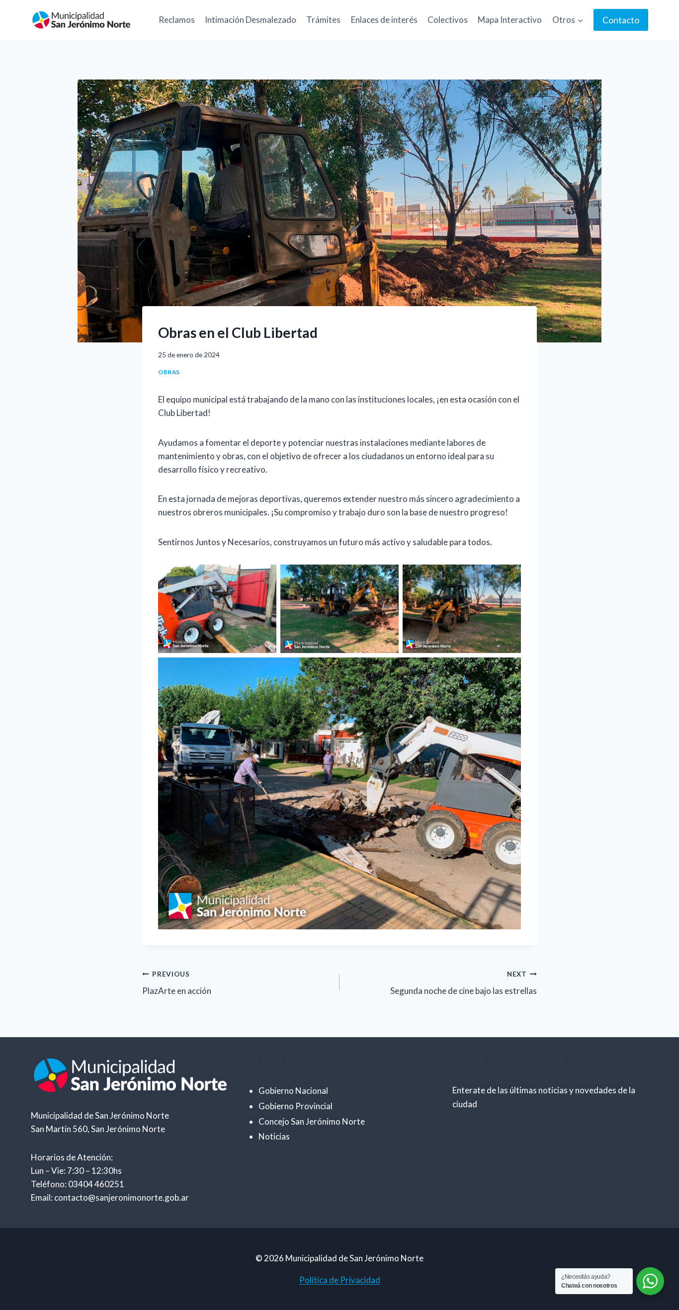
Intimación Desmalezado (250, 19)
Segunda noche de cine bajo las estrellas (463, 983)
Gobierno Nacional (293, 1090)
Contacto (620, 19)
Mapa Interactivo (510, 19)
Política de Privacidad (339, 1280)
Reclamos (177, 19)
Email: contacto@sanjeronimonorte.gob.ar (110, 1197)
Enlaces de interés (384, 19)
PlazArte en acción (176, 983)
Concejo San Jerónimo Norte (311, 1121)
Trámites (323, 19)
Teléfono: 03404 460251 (77, 1184)
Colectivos (447, 19)
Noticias (274, 1136)
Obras (169, 372)
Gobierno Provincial (295, 1106)
